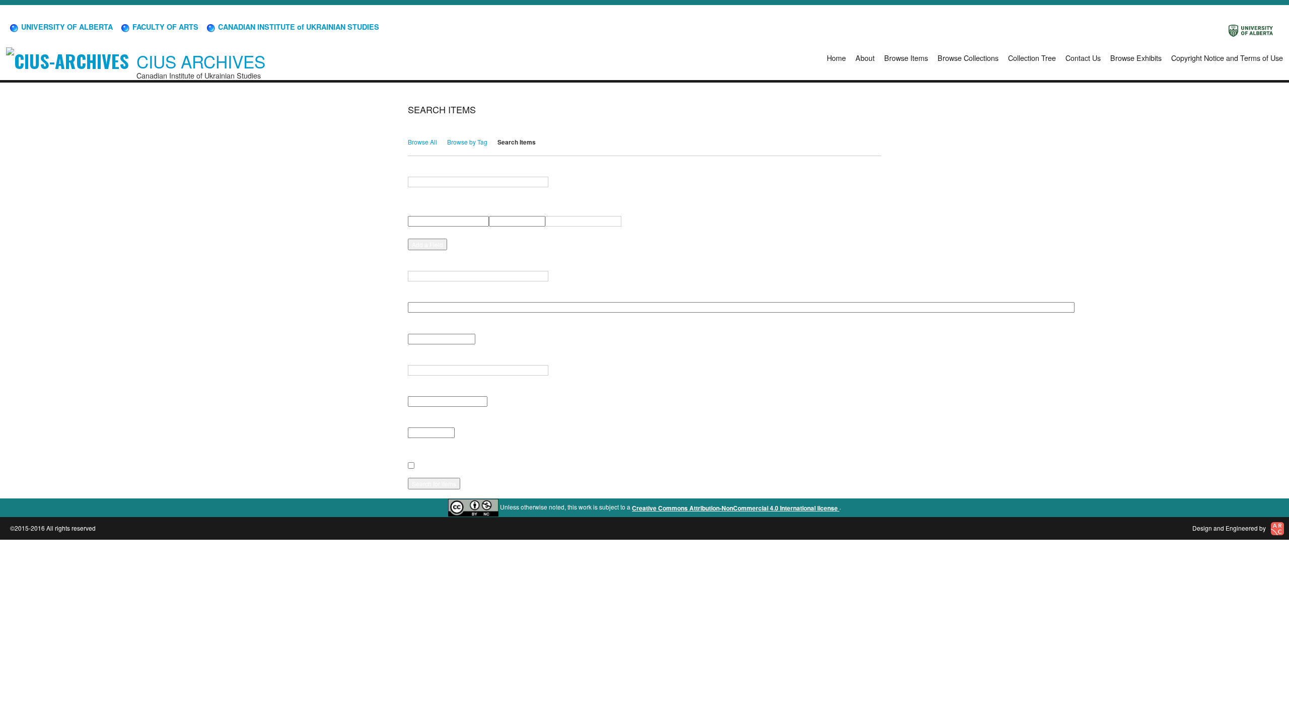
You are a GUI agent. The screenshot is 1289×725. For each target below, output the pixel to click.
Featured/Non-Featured (441, 389)
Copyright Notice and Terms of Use (1227, 57)
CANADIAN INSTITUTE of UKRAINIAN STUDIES (297, 27)
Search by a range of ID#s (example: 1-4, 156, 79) (478, 263)
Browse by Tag (467, 141)
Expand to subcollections (444, 451)
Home (836, 57)
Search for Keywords (438, 169)
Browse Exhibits (1136, 57)
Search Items (516, 142)
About (865, 57)
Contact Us (1083, 57)
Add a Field (427, 244)
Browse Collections (968, 57)
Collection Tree (1032, 57)
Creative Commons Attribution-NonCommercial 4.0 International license (735, 508)
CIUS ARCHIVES (200, 61)
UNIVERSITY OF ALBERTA (66, 27)
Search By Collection (438, 295)
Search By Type (430, 326)
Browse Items (906, 57)
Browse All (422, 141)
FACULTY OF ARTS (164, 27)
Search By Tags (430, 357)
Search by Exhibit (433, 420)
